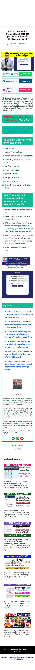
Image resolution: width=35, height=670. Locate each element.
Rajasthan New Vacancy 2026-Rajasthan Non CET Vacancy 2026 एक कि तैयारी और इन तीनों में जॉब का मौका (17, 576)
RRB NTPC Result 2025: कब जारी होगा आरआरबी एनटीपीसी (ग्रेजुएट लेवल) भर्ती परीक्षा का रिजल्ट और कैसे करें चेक (18, 324)
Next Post (17, 449)
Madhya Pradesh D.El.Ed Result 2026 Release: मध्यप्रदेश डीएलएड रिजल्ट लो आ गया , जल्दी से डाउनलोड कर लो (16, 514)
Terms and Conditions (18, 659)
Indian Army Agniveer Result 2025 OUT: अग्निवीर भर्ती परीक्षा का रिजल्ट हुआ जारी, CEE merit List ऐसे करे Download (18, 344)
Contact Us (12, 657)
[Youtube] (22, 438)
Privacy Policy (29, 657)
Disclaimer (20, 657)
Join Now (26, 74)
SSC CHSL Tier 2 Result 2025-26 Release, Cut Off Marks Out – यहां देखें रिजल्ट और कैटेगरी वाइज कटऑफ (17, 605)
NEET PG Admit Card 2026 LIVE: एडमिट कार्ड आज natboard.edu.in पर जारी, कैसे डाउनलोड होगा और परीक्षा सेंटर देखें (16, 484)
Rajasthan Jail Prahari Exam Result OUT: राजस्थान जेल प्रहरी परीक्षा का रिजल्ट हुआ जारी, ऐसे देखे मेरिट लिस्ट (19, 314)
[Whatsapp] (17, 438)
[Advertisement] (17, 13)
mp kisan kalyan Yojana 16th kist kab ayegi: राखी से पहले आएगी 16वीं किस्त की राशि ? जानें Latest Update (17, 634)
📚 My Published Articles (10, 433)
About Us (4, 657)
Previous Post (17, 445)
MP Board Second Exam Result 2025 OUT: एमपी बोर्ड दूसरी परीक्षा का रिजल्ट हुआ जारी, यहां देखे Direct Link (18, 354)
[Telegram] (13, 438)
